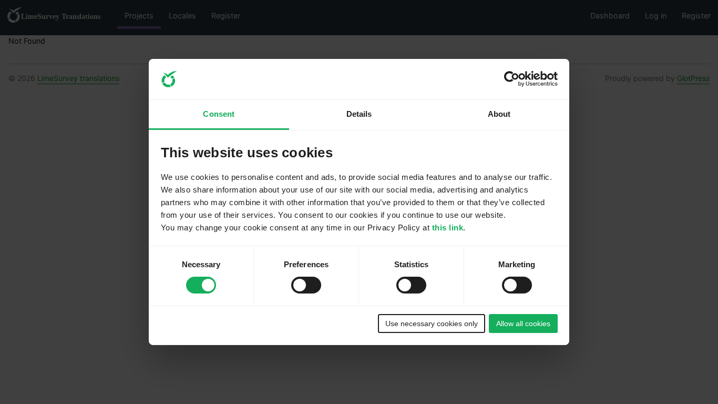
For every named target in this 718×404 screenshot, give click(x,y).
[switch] (306, 285)
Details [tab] (359, 113)
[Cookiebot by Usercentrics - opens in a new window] (512, 79)
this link (448, 227)
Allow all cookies (523, 323)
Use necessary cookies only (431, 323)
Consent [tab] (218, 113)
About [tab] (499, 113)
